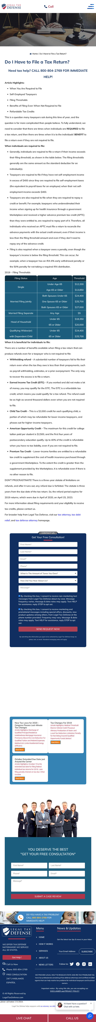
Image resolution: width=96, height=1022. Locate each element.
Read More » (20, 750)
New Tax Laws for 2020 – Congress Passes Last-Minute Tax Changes (28, 725)
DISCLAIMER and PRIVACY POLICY (64, 991)
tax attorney (64, 514)
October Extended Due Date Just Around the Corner (30, 760)
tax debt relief (55, 1006)
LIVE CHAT (24, 1018)
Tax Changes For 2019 (61, 723)
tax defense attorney (27, 520)
